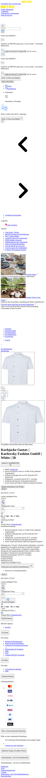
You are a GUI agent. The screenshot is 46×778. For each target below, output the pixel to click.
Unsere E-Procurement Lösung (15, 250)
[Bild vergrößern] (23, 422)
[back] (3, 26)
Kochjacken (9, 336)
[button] (23, 345)
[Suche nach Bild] (3, 31)
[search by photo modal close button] (2, 39)
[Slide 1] (2, 386)
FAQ (7, 653)
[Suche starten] (3, 54)
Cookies (3, 772)
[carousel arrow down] (3, 398)
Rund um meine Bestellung (14, 643)
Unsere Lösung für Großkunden (16, 248)
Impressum (4, 766)
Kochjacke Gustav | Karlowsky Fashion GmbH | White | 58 (21, 454)
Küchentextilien (10, 333)
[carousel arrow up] (3, 389)
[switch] (7, 82)
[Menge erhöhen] (23, 508)
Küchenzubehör (10, 331)
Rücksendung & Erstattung (14, 649)
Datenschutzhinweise (8, 770)
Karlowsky (14, 469)
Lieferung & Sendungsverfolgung (16, 645)
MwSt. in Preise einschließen (11, 119)
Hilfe (7, 651)
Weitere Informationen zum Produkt (13, 487)
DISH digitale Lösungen (13, 240)
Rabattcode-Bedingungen (13, 641)
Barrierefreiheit (6, 776)
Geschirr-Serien (31, 274)
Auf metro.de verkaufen (13, 669)
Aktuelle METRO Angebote (14, 655)
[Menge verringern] (2, 508)
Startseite (8, 329)
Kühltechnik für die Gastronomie (16, 242)
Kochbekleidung (10, 334)
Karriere (8, 627)
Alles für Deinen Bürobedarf (14, 244)
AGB (3, 768)
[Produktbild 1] (4, 394)
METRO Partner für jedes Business (17, 234)
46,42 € (4, 489)
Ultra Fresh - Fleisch (12, 232)
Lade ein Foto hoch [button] (11, 51)
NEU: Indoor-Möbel (12, 236)
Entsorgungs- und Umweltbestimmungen (15, 774)
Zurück (7, 340)
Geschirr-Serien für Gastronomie (16, 238)
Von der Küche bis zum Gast (15, 246)
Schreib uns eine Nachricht (14, 745)
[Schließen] (2, 121)
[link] (25, 96)
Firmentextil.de (16, 524)
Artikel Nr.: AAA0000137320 (10, 463)
